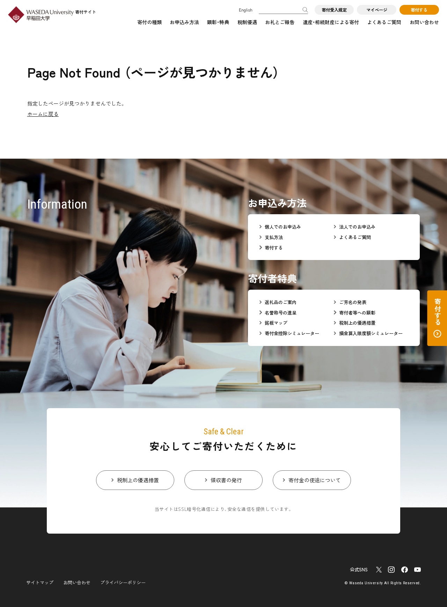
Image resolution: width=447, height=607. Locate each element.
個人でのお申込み (283, 227)
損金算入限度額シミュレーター (371, 333)
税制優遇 (247, 22)
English (245, 10)
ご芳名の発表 (352, 302)
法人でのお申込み (357, 227)
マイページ (376, 10)
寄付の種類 (149, 22)
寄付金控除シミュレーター (292, 333)
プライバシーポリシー (123, 582)
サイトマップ (39, 582)
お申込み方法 (184, 22)
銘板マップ (276, 323)
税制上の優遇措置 (357, 323)
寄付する (419, 10)
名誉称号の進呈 (280, 313)
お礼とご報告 (279, 22)
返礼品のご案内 (280, 302)
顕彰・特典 (218, 22)
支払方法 (274, 237)
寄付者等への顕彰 (357, 313)
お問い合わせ (424, 22)
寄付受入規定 (334, 10)
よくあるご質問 (384, 22)
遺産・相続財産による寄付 (331, 22)
